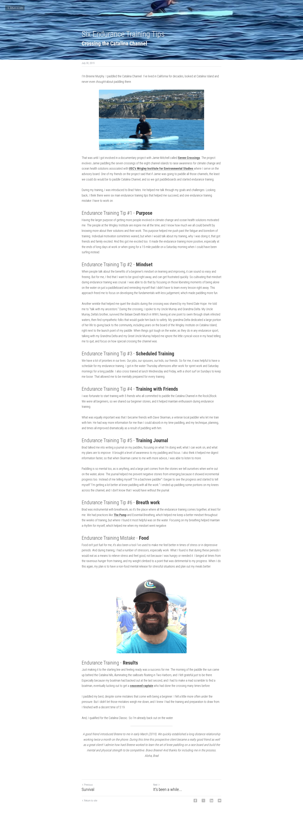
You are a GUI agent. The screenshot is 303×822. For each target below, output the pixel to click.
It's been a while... (167, 789)
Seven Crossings (189, 158)
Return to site (16, 8)
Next (155, 784)
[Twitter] (203, 800)
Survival (88, 789)
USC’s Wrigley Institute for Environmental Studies (161, 168)
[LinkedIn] (211, 800)
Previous (88, 784)
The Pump (120, 515)
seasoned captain (141, 686)
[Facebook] (195, 800)
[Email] (219, 800)
